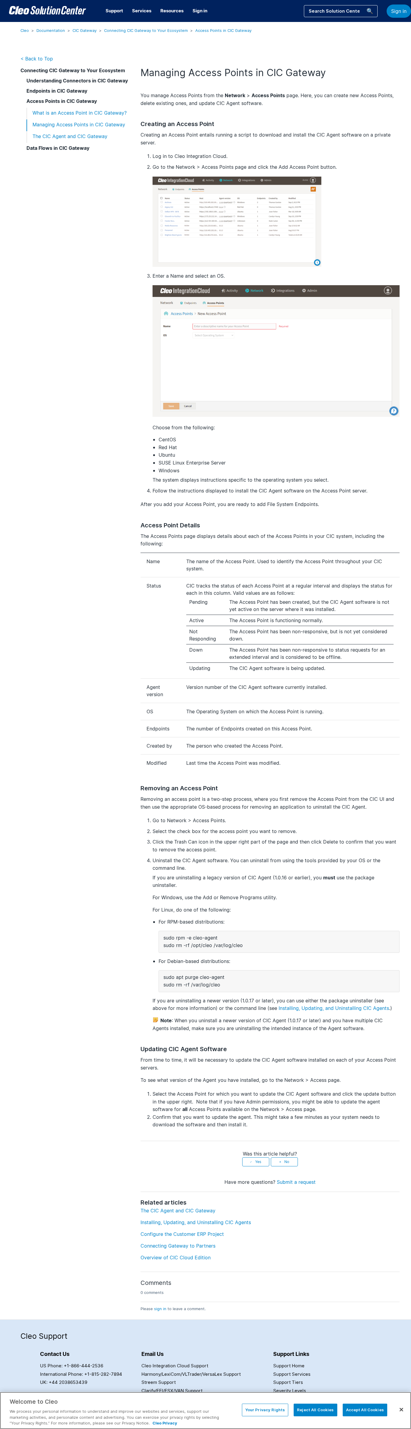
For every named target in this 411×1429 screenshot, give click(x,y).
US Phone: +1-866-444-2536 (71, 1366)
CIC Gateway (85, 30)
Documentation (50, 30)
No (286, 1161)
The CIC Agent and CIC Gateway (69, 136)
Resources (172, 11)
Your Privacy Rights (265, 1409)
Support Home (288, 1366)
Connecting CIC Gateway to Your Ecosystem (146, 30)
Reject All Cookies (315, 1409)
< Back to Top (36, 58)
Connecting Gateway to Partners (178, 1245)
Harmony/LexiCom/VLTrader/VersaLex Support (191, 1374)
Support (114, 11)
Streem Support (158, 1382)
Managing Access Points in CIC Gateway (78, 124)
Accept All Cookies (365, 1409)
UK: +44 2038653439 (63, 1382)
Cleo (24, 30)
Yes (258, 1161)
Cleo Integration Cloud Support (174, 1366)
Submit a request (296, 1182)
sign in (160, 1308)
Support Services (292, 1374)
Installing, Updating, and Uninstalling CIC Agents (334, 1008)
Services (141, 11)
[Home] (47, 11)
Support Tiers (288, 1382)
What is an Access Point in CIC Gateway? (79, 113)
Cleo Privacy (165, 1422)
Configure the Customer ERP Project (182, 1234)
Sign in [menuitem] (200, 11)
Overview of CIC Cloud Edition (176, 1257)
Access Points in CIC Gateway (223, 30)
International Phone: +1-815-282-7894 (81, 1374)
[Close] (401, 1409)
